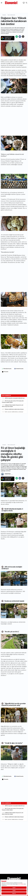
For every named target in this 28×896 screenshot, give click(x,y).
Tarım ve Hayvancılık (11, 444)
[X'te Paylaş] (23, 36)
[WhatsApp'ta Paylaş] (16, 36)
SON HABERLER (6, 395)
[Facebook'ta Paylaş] (20, 36)
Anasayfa (4, 444)
